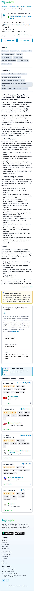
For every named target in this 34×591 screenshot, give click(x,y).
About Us (4, 540)
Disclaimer (5, 546)
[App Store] (19, 533)
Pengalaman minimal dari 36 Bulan (15, 31)
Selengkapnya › (14, 331)
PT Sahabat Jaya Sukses (16, 423)
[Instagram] (7, 580)
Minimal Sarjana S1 (10, 29)
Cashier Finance (8, 409)
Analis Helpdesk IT (9, 464)
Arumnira (12, 504)
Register (4, 563)
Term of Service (6, 548)
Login (3, 561)
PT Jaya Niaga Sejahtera (16, 477)
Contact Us (5, 542)
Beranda (4, 6)
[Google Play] (8, 533)
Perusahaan (5, 556)
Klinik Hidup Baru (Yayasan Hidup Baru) (21, 17)
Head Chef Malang (9, 490)
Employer (4, 558)
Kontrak (6, 27)
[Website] (4, 313)
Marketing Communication (8, 436)
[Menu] (31, 2)
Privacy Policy (6, 544)
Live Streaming (8, 383)
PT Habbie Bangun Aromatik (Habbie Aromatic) (20, 451)
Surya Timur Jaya (14, 396)
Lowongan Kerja (14, 6)
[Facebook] (3, 580)
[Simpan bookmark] (30, 403)
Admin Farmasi (26, 6)
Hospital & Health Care (22, 25)
